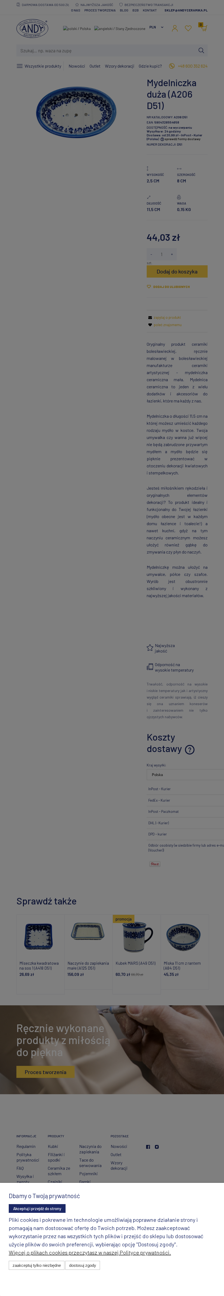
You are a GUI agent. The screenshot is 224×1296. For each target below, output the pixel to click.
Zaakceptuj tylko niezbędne (37, 1265)
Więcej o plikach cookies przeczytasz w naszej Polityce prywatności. (90, 1252)
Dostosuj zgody (82, 1265)
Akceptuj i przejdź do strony (37, 1208)
